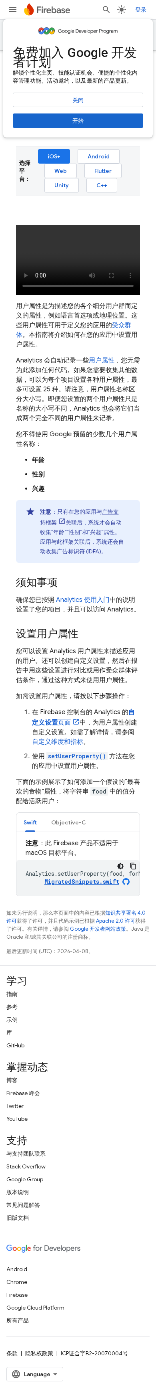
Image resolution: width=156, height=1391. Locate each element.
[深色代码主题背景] (120, 866)
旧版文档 (17, 1217)
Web (60, 170)
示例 (12, 1019)
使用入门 (83, 600)
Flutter (103, 170)
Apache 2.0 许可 (115, 920)
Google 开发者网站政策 (98, 928)
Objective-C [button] (68, 822)
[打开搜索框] (106, 9)
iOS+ (54, 156)
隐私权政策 (39, 1353)
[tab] (30, 822)
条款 (12, 1353)
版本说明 (17, 1192)
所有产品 (17, 1320)
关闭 (78, 100)
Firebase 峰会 (23, 1093)
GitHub (15, 1045)
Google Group (24, 1179)
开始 (78, 120)
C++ (101, 185)
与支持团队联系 (26, 1153)
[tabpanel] (78, 867)
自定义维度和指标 (57, 742)
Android (99, 156)
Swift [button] (30, 822)
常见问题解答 (23, 1205)
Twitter (15, 1106)
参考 (12, 1006)
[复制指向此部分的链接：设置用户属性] (86, 635)
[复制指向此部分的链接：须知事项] (66, 583)
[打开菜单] (13, 9)
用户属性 (101, 360)
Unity (61, 185)
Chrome (16, 1282)
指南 (12, 994)
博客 (12, 1080)
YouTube (17, 1118)
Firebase (17, 1294)
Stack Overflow (26, 1166)
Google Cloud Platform (35, 1307)
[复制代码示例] (133, 866)
